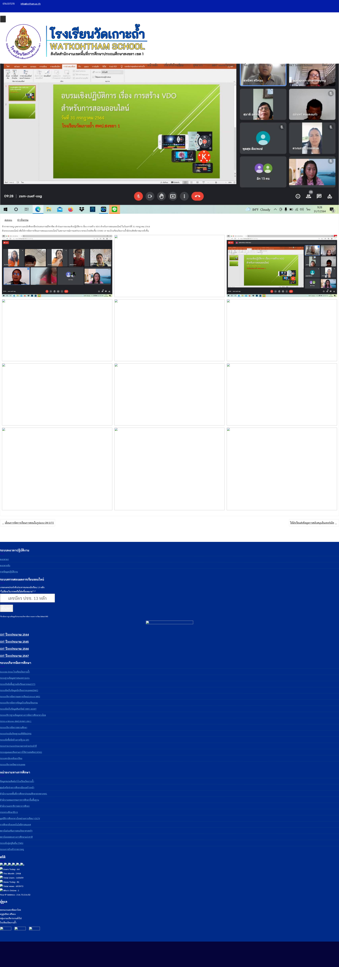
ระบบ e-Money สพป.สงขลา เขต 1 (15, 721)
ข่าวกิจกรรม (22, 219)
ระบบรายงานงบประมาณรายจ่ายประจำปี (18, 745)
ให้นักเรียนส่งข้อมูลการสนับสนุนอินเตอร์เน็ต (312, 522)
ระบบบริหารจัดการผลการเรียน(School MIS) (20, 696)
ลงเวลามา (4, 559)
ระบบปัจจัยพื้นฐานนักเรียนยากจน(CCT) (17, 684)
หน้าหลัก (152, 65)
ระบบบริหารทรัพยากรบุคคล (12, 764)
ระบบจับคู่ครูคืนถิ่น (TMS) (11, 843)
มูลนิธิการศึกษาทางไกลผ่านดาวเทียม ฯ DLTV (20, 818)
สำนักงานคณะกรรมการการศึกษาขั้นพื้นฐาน (19, 799)
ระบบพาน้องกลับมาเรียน (11, 758)
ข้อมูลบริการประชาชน (257, 65)
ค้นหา (6, 608)
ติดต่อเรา (327, 65)
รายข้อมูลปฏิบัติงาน (9, 571)
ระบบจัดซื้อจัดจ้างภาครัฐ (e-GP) (14, 739)
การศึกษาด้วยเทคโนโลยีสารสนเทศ (15, 824)
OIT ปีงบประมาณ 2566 (14, 648)
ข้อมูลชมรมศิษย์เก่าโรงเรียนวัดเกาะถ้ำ (17, 781)
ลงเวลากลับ (5, 565)
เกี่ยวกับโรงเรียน (173, 65)
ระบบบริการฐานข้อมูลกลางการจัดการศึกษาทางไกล (23, 715)
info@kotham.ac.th (31, 3)
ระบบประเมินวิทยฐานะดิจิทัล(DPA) (15, 733)
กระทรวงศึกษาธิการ (9, 812)
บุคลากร (198, 65)
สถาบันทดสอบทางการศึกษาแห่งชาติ (16, 836)
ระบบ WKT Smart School (297, 65)
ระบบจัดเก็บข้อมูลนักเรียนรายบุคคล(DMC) (19, 690)
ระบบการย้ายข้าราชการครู (12, 849)
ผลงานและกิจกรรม (223, 65)
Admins (8, 219)
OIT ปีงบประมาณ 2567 (14, 656)
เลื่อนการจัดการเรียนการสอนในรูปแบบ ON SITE (29, 522)
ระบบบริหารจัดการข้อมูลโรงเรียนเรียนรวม (19, 702)
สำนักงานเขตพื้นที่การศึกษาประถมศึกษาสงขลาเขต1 (23, 793)
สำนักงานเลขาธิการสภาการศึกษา (15, 806)
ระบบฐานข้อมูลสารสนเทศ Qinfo (15, 677)
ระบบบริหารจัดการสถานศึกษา (13, 727)
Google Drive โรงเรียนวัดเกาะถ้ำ (15, 671)
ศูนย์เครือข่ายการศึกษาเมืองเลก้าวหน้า (17, 787)
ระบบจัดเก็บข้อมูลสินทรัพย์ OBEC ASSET (18, 708)
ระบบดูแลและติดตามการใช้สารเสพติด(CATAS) (21, 752)
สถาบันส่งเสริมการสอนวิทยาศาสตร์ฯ (16, 830)
